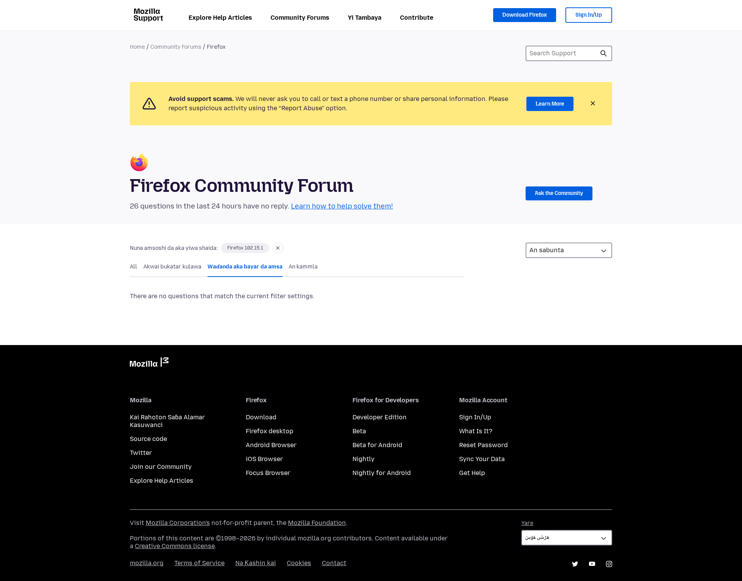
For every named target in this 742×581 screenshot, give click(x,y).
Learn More (550, 104)
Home (137, 47)
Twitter (141, 452)
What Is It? (475, 431)
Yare (527, 523)
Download (261, 417)
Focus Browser (268, 473)
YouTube (592, 564)
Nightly (363, 459)
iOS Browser (264, 459)
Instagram (609, 564)
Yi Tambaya (364, 17)
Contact (334, 563)
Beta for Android (377, 445)
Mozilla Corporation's (178, 522)
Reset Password (483, 445)
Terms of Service (199, 563)
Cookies (299, 563)
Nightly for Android (381, 473)
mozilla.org (146, 563)
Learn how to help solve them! (342, 206)
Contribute (416, 17)
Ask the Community (559, 193)
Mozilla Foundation (317, 522)
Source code (148, 439)
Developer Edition (379, 417)
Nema (603, 53)
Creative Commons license (175, 546)
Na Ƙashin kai (255, 563)
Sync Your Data (482, 459)
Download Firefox (524, 15)
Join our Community (161, 466)
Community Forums (300, 17)
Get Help (472, 473)
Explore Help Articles (220, 17)
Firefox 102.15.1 (245, 248)
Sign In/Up (588, 15)
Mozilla (149, 363)
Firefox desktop (269, 431)
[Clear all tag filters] (277, 248)
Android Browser (271, 445)
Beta (359, 431)
